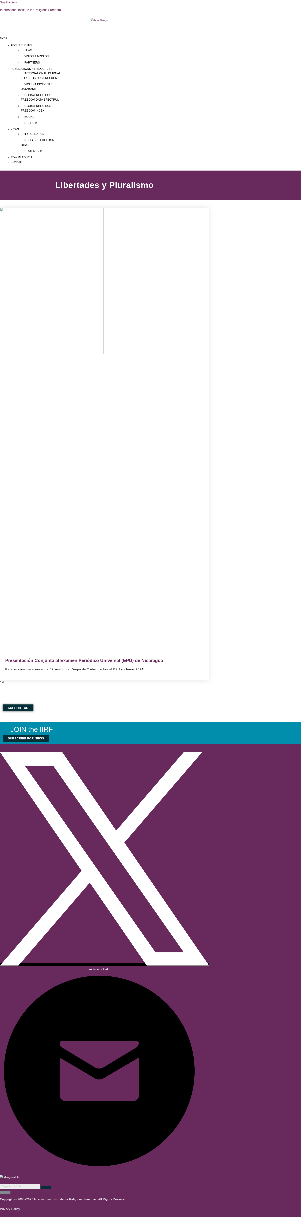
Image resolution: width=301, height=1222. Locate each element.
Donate (16, 161)
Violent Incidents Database (36, 86)
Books (29, 116)
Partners (32, 62)
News (14, 129)
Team (28, 50)
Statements (33, 151)
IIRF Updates (34, 133)
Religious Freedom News (37, 142)
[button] (99, 38)
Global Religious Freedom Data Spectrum (40, 97)
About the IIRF (21, 45)
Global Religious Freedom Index (36, 108)
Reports (31, 123)
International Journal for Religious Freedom (40, 75)
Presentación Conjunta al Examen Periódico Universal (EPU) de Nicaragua (84, 660)
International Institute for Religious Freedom (30, 10)
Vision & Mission (36, 56)
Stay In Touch (21, 157)
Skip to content (9, 2)
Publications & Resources (31, 68)
